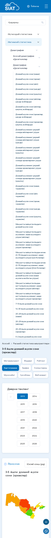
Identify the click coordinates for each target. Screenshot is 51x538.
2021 (22, 427)
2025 (22, 443)
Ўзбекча (35, 6)
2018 (34, 412)
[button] (11, 464)
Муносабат (9, 375)
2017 (22, 412)
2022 (34, 427)
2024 (34, 435)
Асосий (6, 343)
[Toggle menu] (46, 6)
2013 (22, 396)
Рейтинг (41, 360)
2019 (22, 420)
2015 (22, 404)
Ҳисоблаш (25, 375)
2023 (22, 435)
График (25, 367)
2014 (34, 396)
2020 (34, 420)
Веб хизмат (40, 375)
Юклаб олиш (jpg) (36, 464)
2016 (34, 404)
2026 (34, 443)
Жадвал (28, 360)
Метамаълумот (11, 360)
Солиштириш (40, 367)
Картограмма (10, 367)
